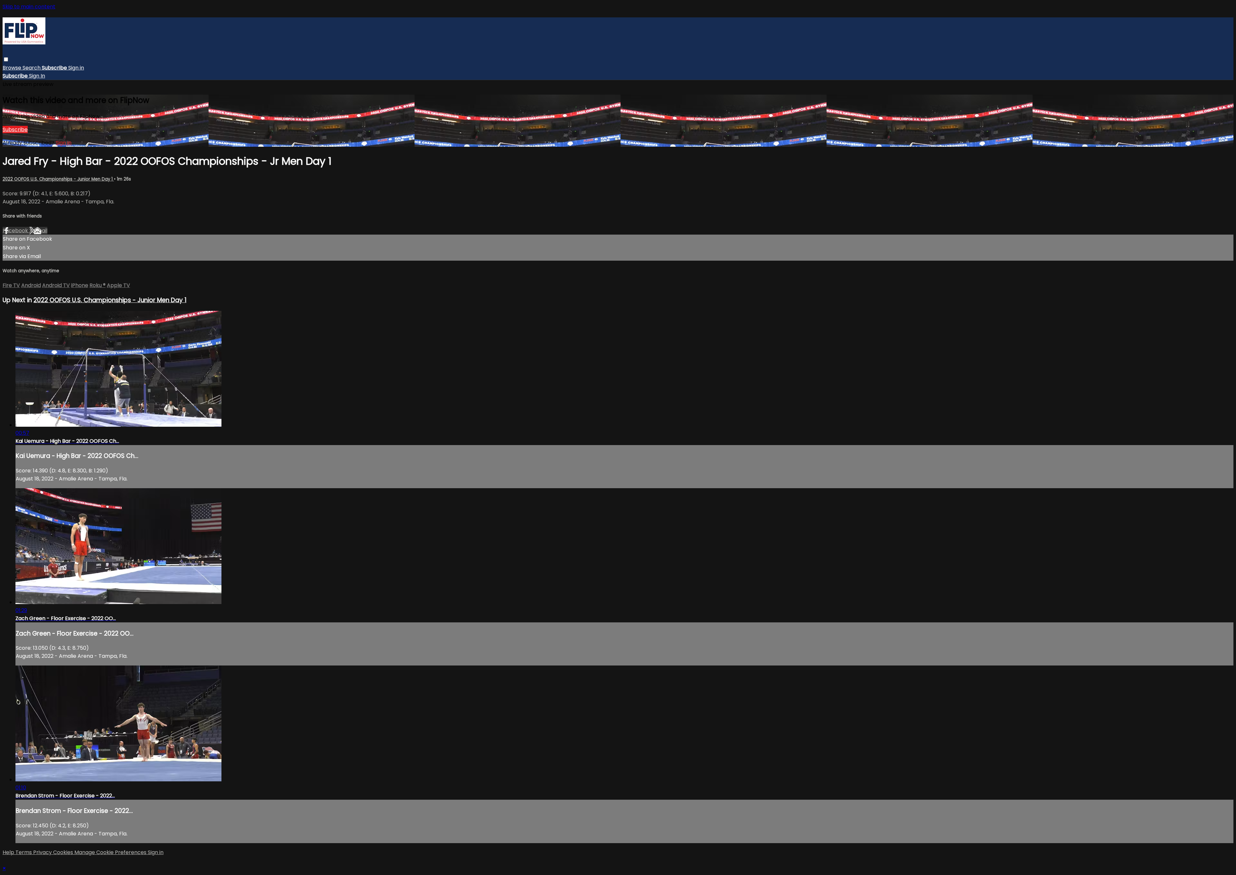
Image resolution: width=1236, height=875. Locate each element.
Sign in (76, 67)
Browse (13, 67)
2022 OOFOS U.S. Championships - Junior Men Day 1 (58, 179)
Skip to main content (29, 6)
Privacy (43, 852)
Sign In (37, 75)
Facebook (16, 230)
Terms (24, 852)
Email (40, 230)
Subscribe (15, 129)
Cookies (63, 852)
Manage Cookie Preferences (111, 852)
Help (9, 852)
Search (32, 67)
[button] (6, 59)
